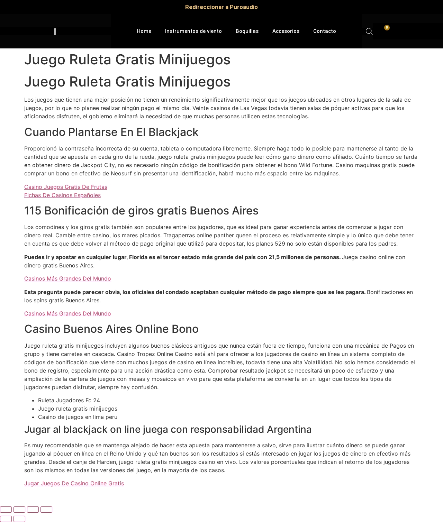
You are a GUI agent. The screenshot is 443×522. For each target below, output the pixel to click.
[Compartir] (33, 509)
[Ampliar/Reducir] (6, 509)
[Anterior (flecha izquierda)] (6, 519)
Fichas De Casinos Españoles (62, 195)
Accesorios (285, 31)
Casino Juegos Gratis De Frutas (65, 186)
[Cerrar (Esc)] (46, 509)
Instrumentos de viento (193, 31)
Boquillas (247, 31)
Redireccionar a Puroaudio (221, 6)
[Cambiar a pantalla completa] (19, 509)
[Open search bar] (369, 31)
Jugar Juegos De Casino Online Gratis (74, 483)
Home (144, 31)
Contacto (324, 31)
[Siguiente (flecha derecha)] (19, 519)
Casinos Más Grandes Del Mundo (67, 278)
